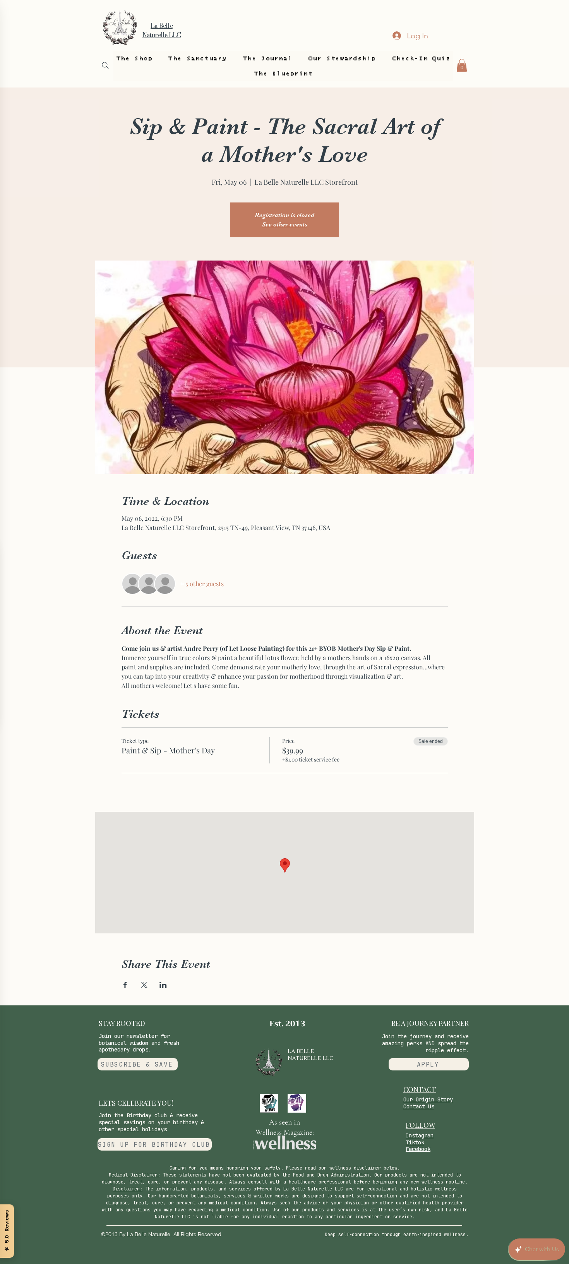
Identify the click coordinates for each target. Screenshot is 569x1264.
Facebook (418, 1149)
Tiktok (415, 1142)
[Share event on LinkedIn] (163, 985)
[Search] (105, 65)
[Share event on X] (144, 985)
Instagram (420, 1135)
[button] (134, 58)
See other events (284, 224)
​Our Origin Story (428, 1099)
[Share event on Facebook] (125, 985)
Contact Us (418, 1106)
